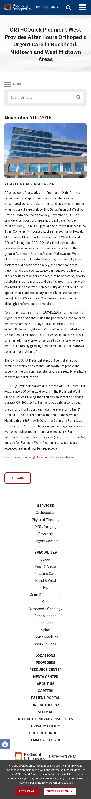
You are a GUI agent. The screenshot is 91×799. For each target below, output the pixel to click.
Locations (45, 655)
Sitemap (45, 712)
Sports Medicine (45, 637)
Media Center (45, 676)
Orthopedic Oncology (45, 609)
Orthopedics (45, 512)
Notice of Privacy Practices (45, 719)
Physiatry (45, 534)
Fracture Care (45, 573)
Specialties (45, 552)
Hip (45, 587)
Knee (46, 601)
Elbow (45, 559)
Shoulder (45, 623)
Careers (45, 691)
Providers (45, 662)
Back (19, 478)
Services (45, 505)
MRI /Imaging (46, 527)
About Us (45, 683)
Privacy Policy (45, 726)
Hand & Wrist (45, 580)
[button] (68, 7)
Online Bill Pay (45, 705)
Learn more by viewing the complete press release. (39, 457)
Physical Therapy (45, 519)
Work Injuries (45, 644)
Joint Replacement (45, 594)
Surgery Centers (46, 541)
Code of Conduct (45, 733)
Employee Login (45, 740)
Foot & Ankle (45, 566)
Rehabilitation (45, 616)
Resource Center (45, 669)
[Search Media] (78, 97)
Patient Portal (45, 698)
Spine (45, 630)
